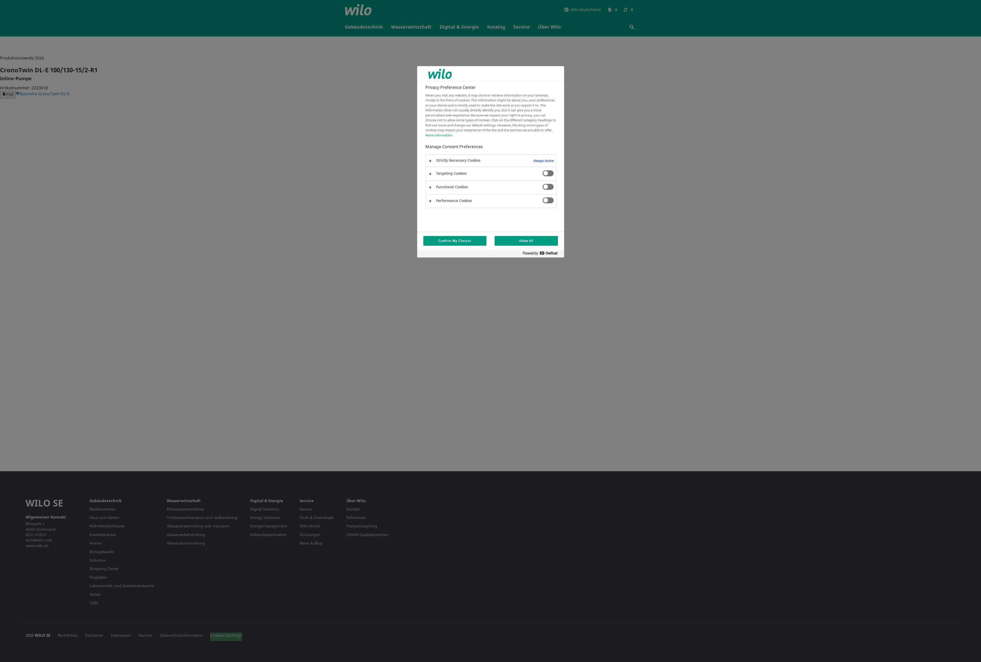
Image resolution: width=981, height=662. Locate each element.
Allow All (526, 241)
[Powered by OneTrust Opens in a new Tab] (542, 254)
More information (438, 135)
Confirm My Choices (454, 241)
